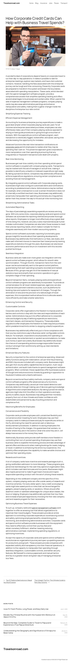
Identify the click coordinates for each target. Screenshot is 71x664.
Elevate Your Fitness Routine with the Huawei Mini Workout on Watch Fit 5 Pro (29, 616)
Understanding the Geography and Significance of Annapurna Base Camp (29, 632)
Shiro (13, 69)
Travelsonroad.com (12, 3)
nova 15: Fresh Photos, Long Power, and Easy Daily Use (26, 609)
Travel (18, 69)
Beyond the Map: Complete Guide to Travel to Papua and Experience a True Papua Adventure (27, 624)
